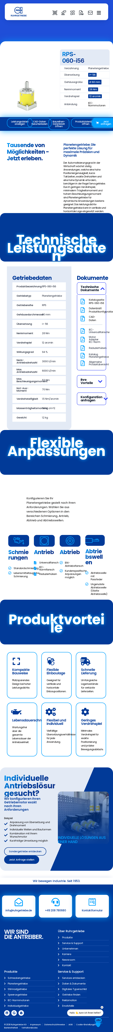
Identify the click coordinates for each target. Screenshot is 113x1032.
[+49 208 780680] (55, 902)
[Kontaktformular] (92, 902)
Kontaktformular (92, 910)
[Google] (14, 1013)
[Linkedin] (7, 1013)
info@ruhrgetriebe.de (19, 910)
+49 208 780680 (55, 910)
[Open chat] (98, 1022)
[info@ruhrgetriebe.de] (19, 902)
